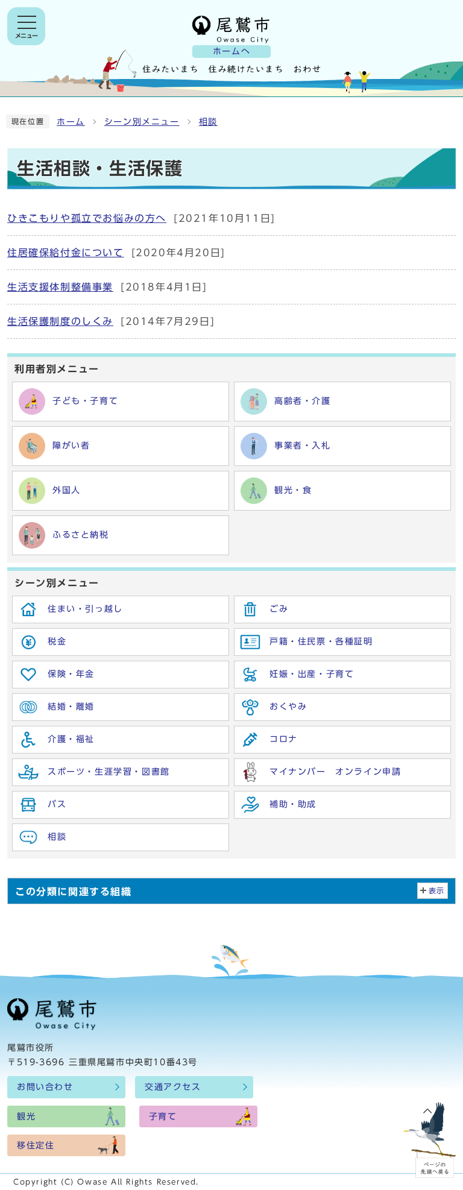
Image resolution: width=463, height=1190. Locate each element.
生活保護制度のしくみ (60, 321)
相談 (208, 122)
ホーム (71, 122)
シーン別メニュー (142, 122)
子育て (163, 1116)
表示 (437, 890)
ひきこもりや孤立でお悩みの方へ (86, 218)
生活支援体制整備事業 (60, 287)
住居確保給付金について (65, 252)
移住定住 (35, 1145)
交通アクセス (173, 1087)
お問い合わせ (45, 1087)
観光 (26, 1116)
